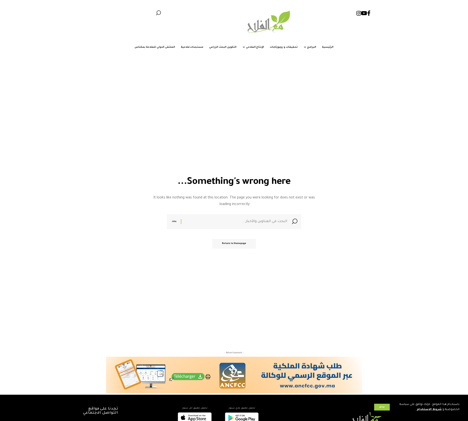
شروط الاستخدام (429, 409)
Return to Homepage (234, 244)
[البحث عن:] (234, 221)
